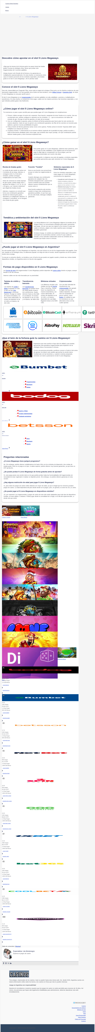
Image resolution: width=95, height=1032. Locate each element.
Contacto (83, 1021)
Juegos (7, 7)
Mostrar (18, 946)
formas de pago (11, 270)
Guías (84, 1011)
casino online (57, 270)
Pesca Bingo (24, 517)
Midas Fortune (56, 92)
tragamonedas (26, 97)
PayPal (55, 286)
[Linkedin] (10, 963)
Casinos (84, 1006)
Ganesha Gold (67, 92)
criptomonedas (63, 288)
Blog (84, 1013)
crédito (16, 286)
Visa (14, 290)
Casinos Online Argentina (11, 3)
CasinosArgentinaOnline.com (10, 16)
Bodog (61, 297)
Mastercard (7, 292)
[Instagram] (6, 963)
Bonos (7, 10)
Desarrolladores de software (79, 1007)
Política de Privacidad (80, 1019)
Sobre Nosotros (82, 1017)
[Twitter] (8, 963)
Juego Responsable (81, 1015)
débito (6, 288)
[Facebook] (3, 963)
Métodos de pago (81, 1009)
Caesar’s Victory (6, 517)
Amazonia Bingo (62, 659)
